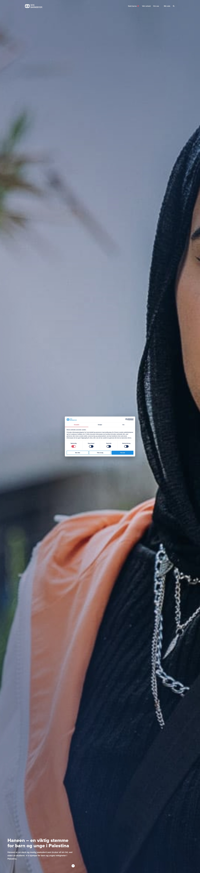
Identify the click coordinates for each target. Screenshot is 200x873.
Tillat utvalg (100, 452)
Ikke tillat (77, 452)
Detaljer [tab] (100, 424)
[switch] (91, 446)
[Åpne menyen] (174, 6)
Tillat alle (122, 452)
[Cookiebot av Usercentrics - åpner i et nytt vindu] (126, 419)
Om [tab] (123, 424)
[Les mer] (73, 865)
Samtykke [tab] (76, 424)
